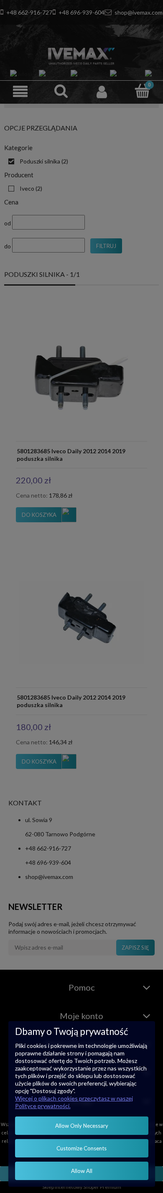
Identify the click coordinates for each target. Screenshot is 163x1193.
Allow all (81, 1170)
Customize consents (81, 1148)
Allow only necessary (81, 1125)
